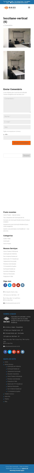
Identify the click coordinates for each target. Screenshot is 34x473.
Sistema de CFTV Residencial (10, 259)
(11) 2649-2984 (9, 1)
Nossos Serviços (9, 364)
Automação (6, 241)
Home (6, 362)
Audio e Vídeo (6, 238)
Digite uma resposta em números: (12, 131)
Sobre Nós (7, 396)
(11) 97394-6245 (19, 1)
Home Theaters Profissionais (10, 251)
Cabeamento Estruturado (9, 261)
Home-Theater (7, 243)
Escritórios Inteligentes (9, 271)
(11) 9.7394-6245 (8, 343)
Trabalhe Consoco (9, 394)
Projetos (7, 399)
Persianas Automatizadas (9, 264)
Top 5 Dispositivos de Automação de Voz (13, 217)
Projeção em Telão (8, 276)
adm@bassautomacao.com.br (12, 346)
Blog (6, 401)
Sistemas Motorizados (9, 274)
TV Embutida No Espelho (9, 266)
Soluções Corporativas (13, 374)
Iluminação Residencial (9, 269)
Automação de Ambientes (10, 254)
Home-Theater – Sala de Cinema (11, 215)
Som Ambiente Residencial (10, 256)
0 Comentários (7, 25)
